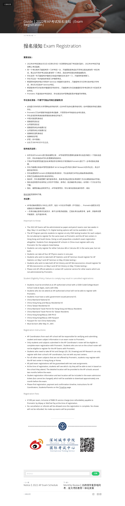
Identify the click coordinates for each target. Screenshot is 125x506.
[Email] (98, 494)
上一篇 (27, 482)
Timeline (62, 387)
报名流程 (27, 194)
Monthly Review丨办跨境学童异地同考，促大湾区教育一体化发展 (82, 486)
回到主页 (8, 4)
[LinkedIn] (93, 494)
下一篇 (65, 482)
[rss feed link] (100, 494)
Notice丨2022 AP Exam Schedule (41, 485)
